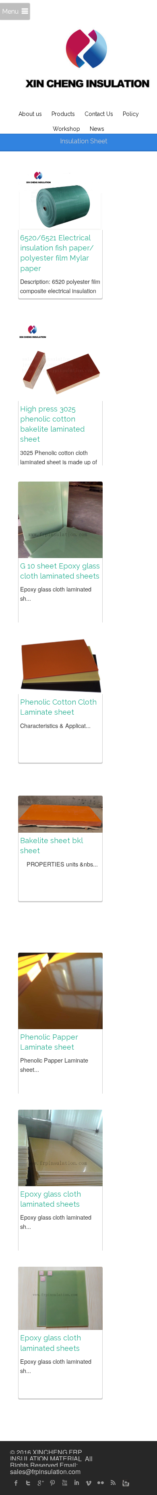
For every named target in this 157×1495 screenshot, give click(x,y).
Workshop (66, 129)
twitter (28, 1483)
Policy (131, 114)
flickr (101, 1483)
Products (63, 114)
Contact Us (99, 114)
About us (30, 114)
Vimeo (89, 1483)
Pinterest (52, 1483)
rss (113, 1483)
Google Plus (40, 1483)
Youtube (64, 1483)
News (97, 129)
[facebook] (16, 1483)
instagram (125, 1483)
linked (76, 1483)
